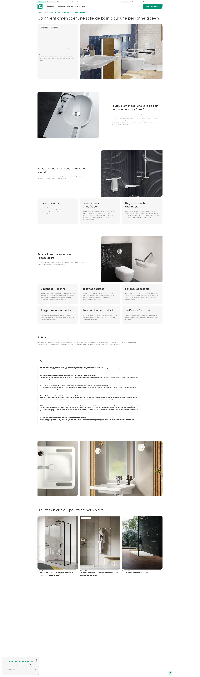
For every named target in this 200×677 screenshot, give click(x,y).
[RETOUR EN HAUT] (170, 673)
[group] (47, 2)
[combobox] (161, 2)
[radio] (42, 2)
